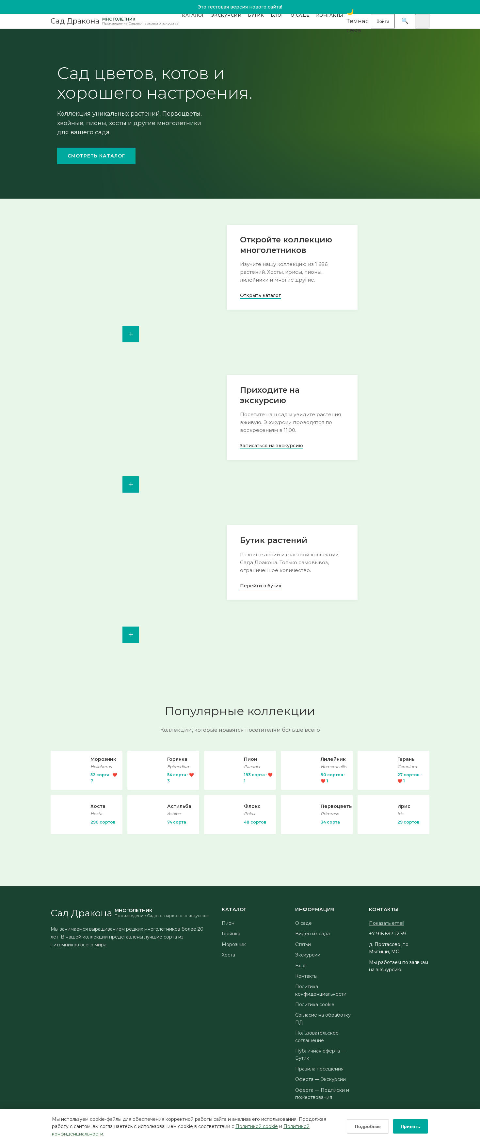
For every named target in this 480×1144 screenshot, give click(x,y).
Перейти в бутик (260, 586)
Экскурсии (226, 15)
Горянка (231, 934)
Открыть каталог (260, 295)
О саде (300, 15)
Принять (410, 1126)
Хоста (228, 955)
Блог (277, 15)
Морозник (234, 944)
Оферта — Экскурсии (320, 1079)
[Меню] (422, 21)
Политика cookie (314, 1004)
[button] (358, 21)
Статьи (303, 944)
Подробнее (368, 1126)
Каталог (193, 15)
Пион (228, 923)
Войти (382, 21)
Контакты (329, 15)
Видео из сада (312, 934)
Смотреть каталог (96, 156)
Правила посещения (319, 1069)
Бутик (256, 15)
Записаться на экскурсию (271, 446)
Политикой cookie (256, 1126)
